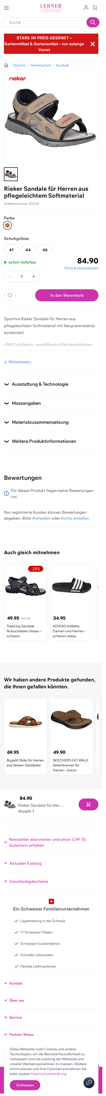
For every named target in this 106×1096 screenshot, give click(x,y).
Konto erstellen (75, 518)
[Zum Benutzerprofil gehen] (86, 7)
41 (11, 249)
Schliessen (25, 1085)
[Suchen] (93, 22)
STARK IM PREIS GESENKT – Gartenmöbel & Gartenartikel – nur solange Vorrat (44, 43)
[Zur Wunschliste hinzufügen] (10, 295)
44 (28, 249)
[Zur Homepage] (6, 65)
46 (45, 249)
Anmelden (41, 518)
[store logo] (51, 8)
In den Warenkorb (67, 295)
